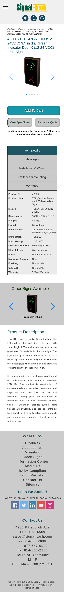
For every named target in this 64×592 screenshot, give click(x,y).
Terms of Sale (32, 588)
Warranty (32, 186)
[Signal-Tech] (32, 7)
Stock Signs (32, 457)
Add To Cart (33, 110)
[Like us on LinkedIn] (32, 505)
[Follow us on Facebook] (15, 505)
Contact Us (32, 480)
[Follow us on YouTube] (41, 505)
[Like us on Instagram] (50, 505)
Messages (32, 159)
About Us (32, 466)
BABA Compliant (32, 470)
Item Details (32, 150)
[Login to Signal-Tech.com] (25, 18)
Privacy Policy (45, 585)
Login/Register (32, 475)
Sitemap (33, 484)
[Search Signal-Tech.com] (33, 18)
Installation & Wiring (32, 168)
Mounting (32, 452)
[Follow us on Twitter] (24, 505)
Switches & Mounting (32, 177)
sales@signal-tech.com (32, 536)
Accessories (32, 447)
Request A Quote (47, 122)
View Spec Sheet (20, 122)
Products (32, 443)
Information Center (33, 461)
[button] (11, 77)
